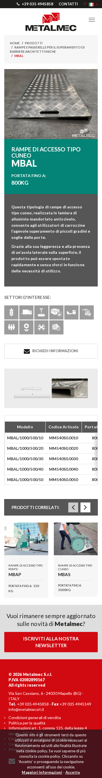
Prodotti (34, 43)
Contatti (68, 4)
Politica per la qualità (26, 722)
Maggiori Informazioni (42, 772)
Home (15, 43)
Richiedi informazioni (54, 351)
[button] (90, 4)
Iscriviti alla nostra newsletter (51, 642)
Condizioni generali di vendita (34, 717)
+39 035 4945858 (37, 4)
